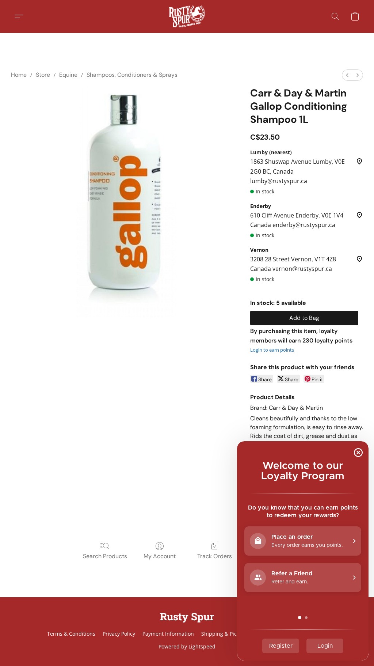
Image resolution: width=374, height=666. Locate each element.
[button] (187, 16)
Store (43, 75)
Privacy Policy (119, 633)
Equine (68, 75)
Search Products (105, 556)
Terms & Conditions (71, 633)
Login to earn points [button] (272, 350)
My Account (160, 556)
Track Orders (214, 556)
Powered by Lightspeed (187, 646)
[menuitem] (347, 75)
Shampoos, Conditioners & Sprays (132, 75)
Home (19, 75)
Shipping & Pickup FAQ (229, 633)
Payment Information (168, 633)
